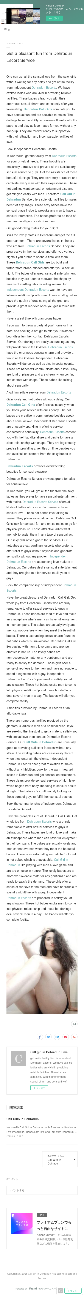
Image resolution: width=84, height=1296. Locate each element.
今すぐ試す (54, 18)
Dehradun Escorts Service (40, 501)
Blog (7, 29)
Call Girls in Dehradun (40, 742)
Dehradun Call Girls (38, 109)
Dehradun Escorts (44, 87)
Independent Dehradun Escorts (27, 289)
